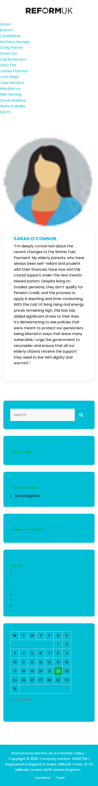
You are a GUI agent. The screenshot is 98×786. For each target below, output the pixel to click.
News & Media (12, 106)
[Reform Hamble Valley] (49, 10)
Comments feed (29, 594)
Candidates (10, 35)
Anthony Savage (14, 41)
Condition (42, 777)
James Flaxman (14, 71)
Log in (20, 573)
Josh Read (9, 76)
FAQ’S (5, 112)
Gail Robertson (13, 59)
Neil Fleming (10, 94)
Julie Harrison (12, 82)
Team (60, 777)
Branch (6, 30)
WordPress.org (28, 605)
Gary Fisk (8, 65)
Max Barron (10, 88)
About (5, 24)
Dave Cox (8, 53)
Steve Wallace (13, 100)
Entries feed (25, 584)
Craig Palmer (11, 47)
